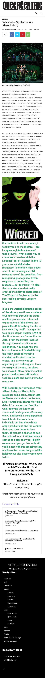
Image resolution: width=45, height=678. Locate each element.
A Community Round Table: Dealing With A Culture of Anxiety (21, 512)
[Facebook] (12, 34)
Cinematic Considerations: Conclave (21, 531)
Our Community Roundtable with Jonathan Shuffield (20, 540)
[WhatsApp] (28, 34)
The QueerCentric (10, 29)
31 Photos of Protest (14, 549)
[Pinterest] (22, 34)
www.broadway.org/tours (22, 497)
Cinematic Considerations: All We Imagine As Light (20, 522)
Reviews (5, 19)
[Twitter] (17, 34)
